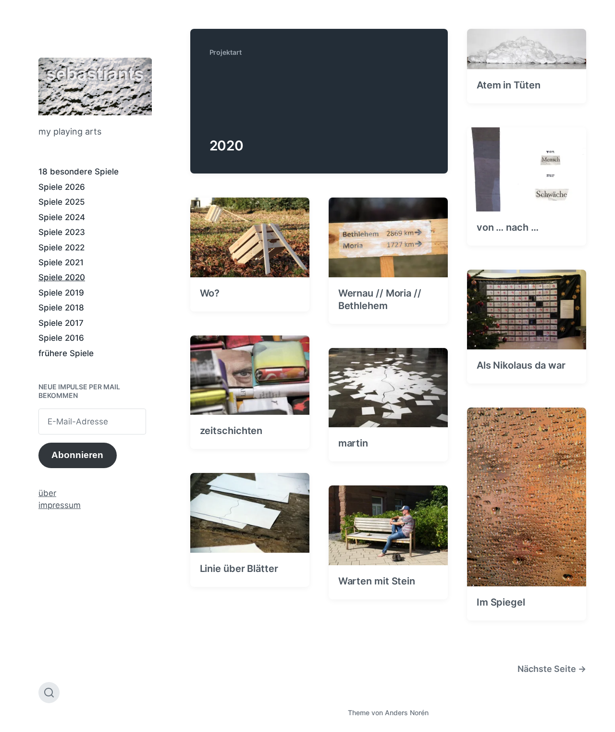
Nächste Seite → (551, 669)
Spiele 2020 (61, 277)
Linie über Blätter (239, 568)
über (47, 493)
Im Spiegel (501, 602)
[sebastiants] (95, 86)
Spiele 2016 (61, 338)
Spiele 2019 (61, 293)
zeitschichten (231, 430)
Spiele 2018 (61, 307)
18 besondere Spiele (78, 171)
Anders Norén (407, 712)
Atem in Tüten (509, 85)
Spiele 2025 (61, 202)
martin (353, 443)
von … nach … (508, 227)
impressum (59, 505)
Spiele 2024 (61, 217)
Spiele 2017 (61, 323)
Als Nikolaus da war (521, 365)
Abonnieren (77, 455)
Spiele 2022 (61, 247)
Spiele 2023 (61, 232)
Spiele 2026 (61, 187)
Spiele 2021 (61, 262)
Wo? (210, 293)
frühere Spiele (66, 353)
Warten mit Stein (376, 581)
